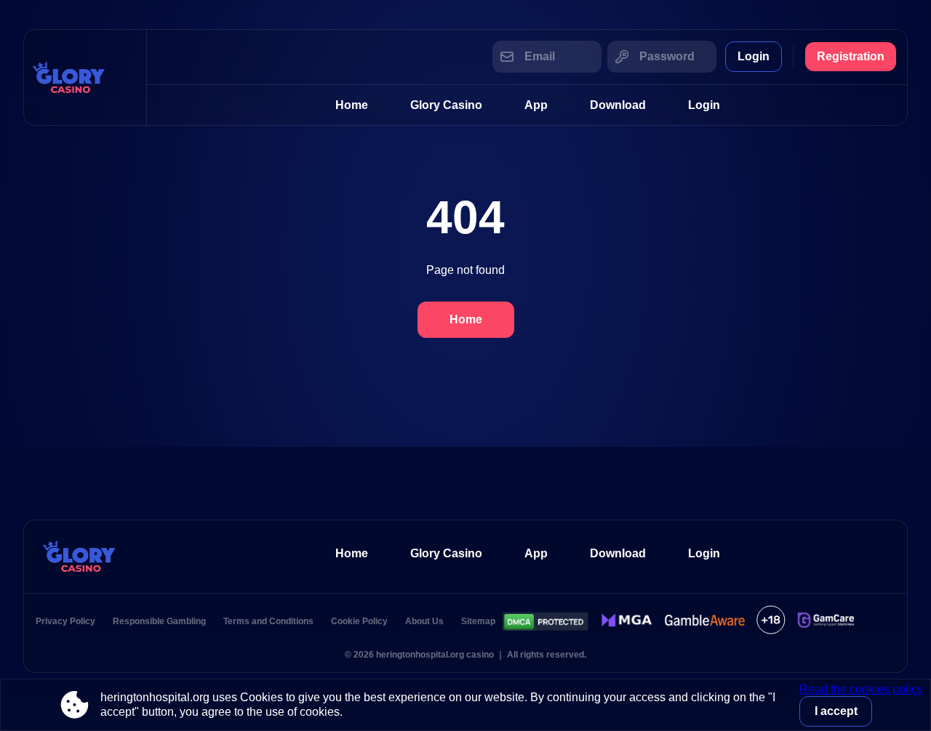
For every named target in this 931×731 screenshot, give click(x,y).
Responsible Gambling (159, 621)
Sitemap (478, 621)
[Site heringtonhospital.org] (85, 77)
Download (618, 105)
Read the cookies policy (861, 689)
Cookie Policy (359, 621)
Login (754, 56)
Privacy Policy (65, 621)
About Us (424, 621)
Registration (850, 56)
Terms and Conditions (268, 621)
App (536, 105)
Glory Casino (446, 105)
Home (351, 105)
